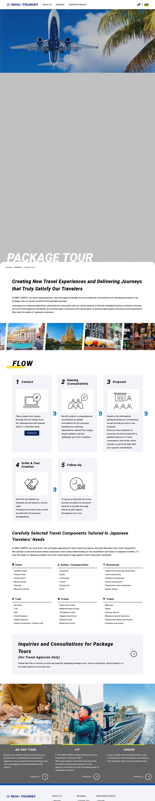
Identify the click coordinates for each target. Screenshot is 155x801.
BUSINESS (81, 796)
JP (139, 4)
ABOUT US (57, 796)
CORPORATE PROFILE (106, 796)
